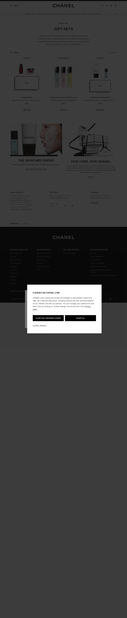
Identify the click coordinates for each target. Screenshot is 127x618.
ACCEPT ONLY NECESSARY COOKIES (48, 318)
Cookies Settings (39, 326)
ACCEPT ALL (80, 318)
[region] (64, 309)
